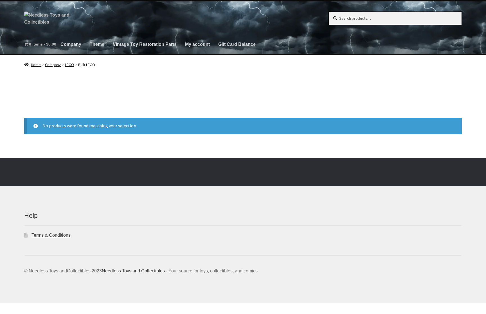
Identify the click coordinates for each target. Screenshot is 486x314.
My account (197, 44)
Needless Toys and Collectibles (133, 270)
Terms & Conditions (51, 235)
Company (70, 44)
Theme (97, 44)
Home (36, 64)
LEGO (69, 64)
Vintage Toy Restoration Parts (145, 44)
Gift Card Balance (237, 44)
